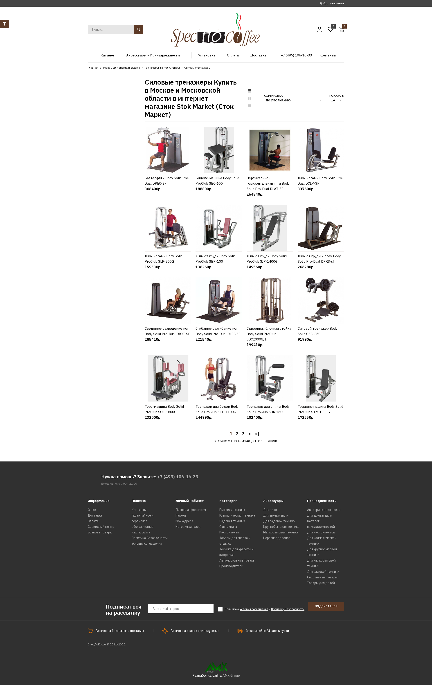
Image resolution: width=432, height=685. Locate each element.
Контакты (139, 510)
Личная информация (191, 510)
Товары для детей (321, 583)
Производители (231, 566)
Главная (93, 67)
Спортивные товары (322, 577)
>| (257, 434)
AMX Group (231, 675)
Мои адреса (184, 521)
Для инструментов (321, 532)
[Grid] (249, 91)
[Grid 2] (249, 98)
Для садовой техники (279, 521)
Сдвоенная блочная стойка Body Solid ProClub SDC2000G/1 (269, 333)
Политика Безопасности (150, 538)
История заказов (188, 527)
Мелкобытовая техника (280, 532)
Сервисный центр (101, 527)
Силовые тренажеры (197, 67)
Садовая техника (232, 521)
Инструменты (229, 532)
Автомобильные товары (237, 560)
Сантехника (228, 527)
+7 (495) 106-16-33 (177, 477)
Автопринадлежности (323, 510)
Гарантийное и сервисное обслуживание (142, 521)
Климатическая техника (237, 515)
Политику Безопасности (287, 609)
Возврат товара (100, 532)
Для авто (270, 510)
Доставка (95, 515)
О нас (92, 510)
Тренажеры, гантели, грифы (162, 67)
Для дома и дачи (275, 515)
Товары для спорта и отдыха (121, 67)
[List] (249, 105)
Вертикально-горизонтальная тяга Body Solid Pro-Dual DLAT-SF (268, 183)
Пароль (181, 515)
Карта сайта (141, 532)
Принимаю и (264, 609)
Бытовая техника (232, 510)
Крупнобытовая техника (281, 527)
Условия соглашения (147, 544)
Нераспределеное (276, 538)
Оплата (93, 521)
